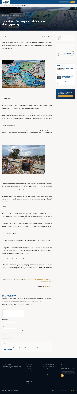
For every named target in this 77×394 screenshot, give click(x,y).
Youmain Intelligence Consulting (69, 390)
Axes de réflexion (26, 2)
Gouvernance (43, 2)
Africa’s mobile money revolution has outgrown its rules (49, 375)
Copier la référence (8, 349)
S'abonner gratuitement (65, 96)
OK (62, 375)
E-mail (3, 327)
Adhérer (72, 2)
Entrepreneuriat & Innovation (69, 53)
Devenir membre (29, 381)
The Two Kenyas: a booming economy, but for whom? (50, 372)
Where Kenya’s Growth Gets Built (49, 368)
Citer (5, 36)
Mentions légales (54, 390)
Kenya (10, 338)
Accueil (3, 15)
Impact (48, 2)
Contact (52, 2)
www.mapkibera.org (48, 286)
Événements (20, 2)
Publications (14, 2)
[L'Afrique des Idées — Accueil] (6, 2)
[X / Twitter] (47, 36)
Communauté (32, 2)
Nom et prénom (5, 321)
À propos (38, 2)
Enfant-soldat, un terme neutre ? (49, 366)
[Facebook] (51, 36)
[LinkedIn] (49, 36)
